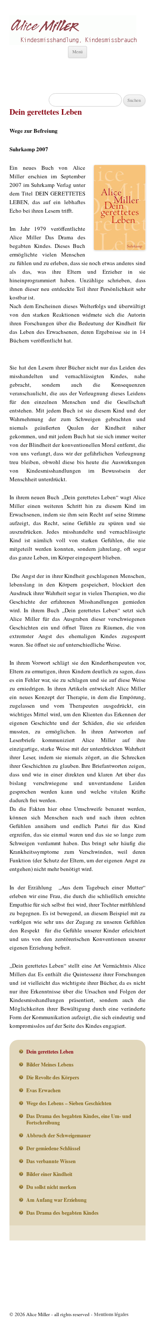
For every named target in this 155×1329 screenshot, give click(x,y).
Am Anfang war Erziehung (56, 1200)
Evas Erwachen (43, 1090)
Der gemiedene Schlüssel (53, 1148)
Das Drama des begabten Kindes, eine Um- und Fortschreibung (78, 1119)
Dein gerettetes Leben (50, 1051)
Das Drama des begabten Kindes (62, 1212)
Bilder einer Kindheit (49, 1174)
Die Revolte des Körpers (52, 1077)
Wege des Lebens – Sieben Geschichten (69, 1103)
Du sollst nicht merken (51, 1187)
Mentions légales (111, 1314)
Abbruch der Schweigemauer (58, 1135)
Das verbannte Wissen (51, 1161)
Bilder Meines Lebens (50, 1064)
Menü (77, 52)
